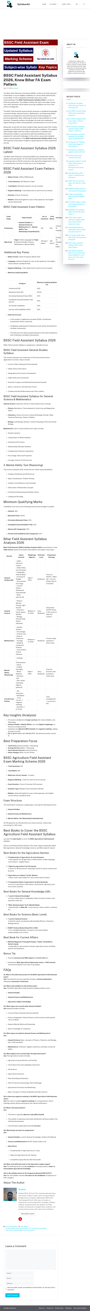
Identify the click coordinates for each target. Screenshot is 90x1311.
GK (77, 4)
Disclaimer (68, 1308)
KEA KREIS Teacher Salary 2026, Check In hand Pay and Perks (77, 113)
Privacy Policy (59, 1308)
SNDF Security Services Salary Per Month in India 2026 (76, 183)
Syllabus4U (23, 4)
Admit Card (66, 4)
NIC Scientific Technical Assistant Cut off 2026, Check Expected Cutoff (76, 136)
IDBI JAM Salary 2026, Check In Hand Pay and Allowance (76, 175)
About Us (42, 1308)
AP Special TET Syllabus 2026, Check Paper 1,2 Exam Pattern (76, 144)
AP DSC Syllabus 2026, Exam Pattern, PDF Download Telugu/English (26, 1228)
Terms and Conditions (79, 1308)
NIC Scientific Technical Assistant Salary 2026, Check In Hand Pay (76, 129)
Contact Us (49, 1308)
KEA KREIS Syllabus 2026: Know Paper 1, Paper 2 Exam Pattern (77, 121)
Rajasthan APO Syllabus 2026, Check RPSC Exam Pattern (76, 212)
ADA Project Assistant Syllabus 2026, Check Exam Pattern (75, 245)
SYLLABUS (53, 4)
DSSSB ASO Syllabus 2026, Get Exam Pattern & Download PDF (77, 105)
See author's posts (27, 1214)
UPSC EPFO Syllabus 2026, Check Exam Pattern (20, 1230)
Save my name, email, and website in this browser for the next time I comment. (31, 1289)
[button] (84, 4)
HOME (44, 4)
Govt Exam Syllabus (11, 1226)
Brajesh (22, 1189)
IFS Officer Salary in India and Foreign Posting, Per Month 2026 (77, 204)
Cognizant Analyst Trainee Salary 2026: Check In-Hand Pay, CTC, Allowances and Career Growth (77, 165)
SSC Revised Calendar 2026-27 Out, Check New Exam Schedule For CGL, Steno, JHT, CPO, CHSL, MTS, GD (76, 255)
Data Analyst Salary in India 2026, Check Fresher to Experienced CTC (77, 230)
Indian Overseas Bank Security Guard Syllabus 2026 (76, 196)
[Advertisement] (45, 23)
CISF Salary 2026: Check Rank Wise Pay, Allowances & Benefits (77, 237)
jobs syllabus (24, 1226)
